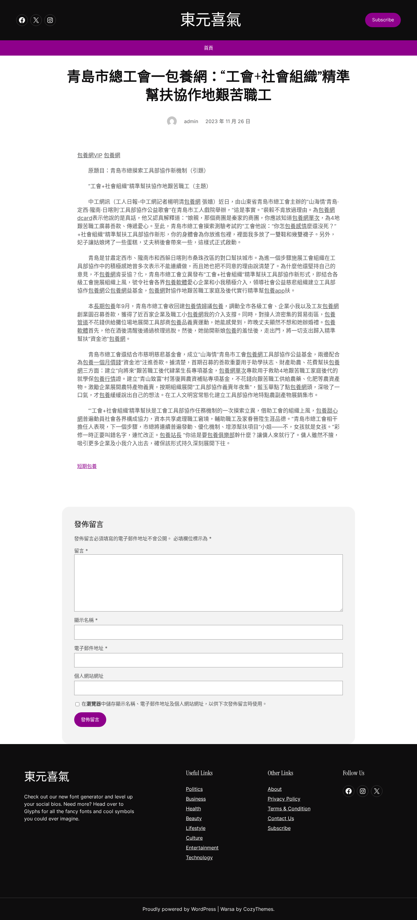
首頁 (208, 48)
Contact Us (281, 818)
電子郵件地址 (90, 648)
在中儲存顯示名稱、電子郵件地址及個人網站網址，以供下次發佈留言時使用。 (174, 704)
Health (193, 808)
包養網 (112, 155)
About (275, 789)
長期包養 (105, 306)
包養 (217, 306)
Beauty (194, 818)
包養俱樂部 (221, 435)
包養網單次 (306, 218)
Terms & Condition (289, 808)
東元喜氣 (210, 20)
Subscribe (279, 828)
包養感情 (296, 226)
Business (196, 799)
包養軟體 (176, 282)
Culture (194, 838)
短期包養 (87, 466)
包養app (274, 290)
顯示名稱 (86, 620)
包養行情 (105, 379)
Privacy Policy (284, 799)
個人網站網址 (88, 676)
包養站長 (171, 435)
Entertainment (202, 848)
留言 (81, 551)
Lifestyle (195, 828)
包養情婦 (196, 306)
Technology (199, 857)
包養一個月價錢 (102, 362)
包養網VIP (89, 155)
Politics (194, 789)
